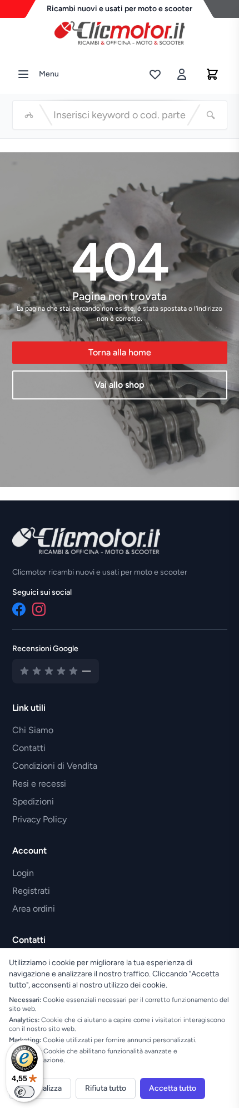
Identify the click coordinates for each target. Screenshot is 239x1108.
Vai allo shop (119, 384)
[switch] (24, 1092)
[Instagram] (39, 609)
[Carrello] (212, 74)
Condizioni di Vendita (54, 765)
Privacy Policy (39, 819)
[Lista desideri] (155, 74)
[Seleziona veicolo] (29, 115)
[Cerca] (210, 115)
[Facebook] (19, 609)
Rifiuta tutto (105, 1088)
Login (23, 873)
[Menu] (23, 74)
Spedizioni (33, 801)
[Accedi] (182, 74)
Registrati (31, 890)
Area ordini (33, 908)
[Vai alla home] (119, 30)
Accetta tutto (172, 1088)
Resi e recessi (39, 783)
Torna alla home (119, 352)
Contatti (29, 748)
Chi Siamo (32, 730)
